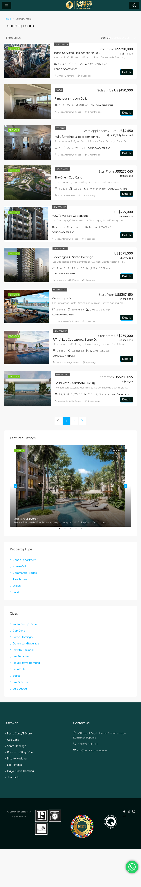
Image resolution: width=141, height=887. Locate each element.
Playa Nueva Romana (26, 663)
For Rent (60, 128)
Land (16, 592)
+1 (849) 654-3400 (88, 744)
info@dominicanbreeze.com (93, 750)
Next (125, 486)
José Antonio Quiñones (69, 111)
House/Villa (20, 566)
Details (126, 72)
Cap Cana (19, 630)
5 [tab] (83, 530)
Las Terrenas (21, 656)
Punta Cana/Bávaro (25, 624)
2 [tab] (67, 530)
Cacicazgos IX (61, 298)
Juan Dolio (19, 669)
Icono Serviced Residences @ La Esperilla (82, 53)
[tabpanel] (70, 486)
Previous (15, 486)
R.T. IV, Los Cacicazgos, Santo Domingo (79, 339)
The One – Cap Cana (68, 177)
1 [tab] (61, 530)
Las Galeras (20, 682)
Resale (59, 90)
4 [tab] (78, 530)
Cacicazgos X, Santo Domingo (73, 257)
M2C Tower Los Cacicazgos (70, 216)
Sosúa (17, 675)
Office (17, 585)
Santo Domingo (23, 637)
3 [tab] (72, 530)
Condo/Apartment (24, 560)
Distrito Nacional (23, 650)
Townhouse (20, 579)
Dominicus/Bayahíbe (26, 643)
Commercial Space (25, 573)
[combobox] (123, 38)
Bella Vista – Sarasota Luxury (75, 383)
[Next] (82, 421)
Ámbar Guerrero (65, 75)
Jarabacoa (20, 688)
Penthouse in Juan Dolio (71, 98)
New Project (61, 44)
